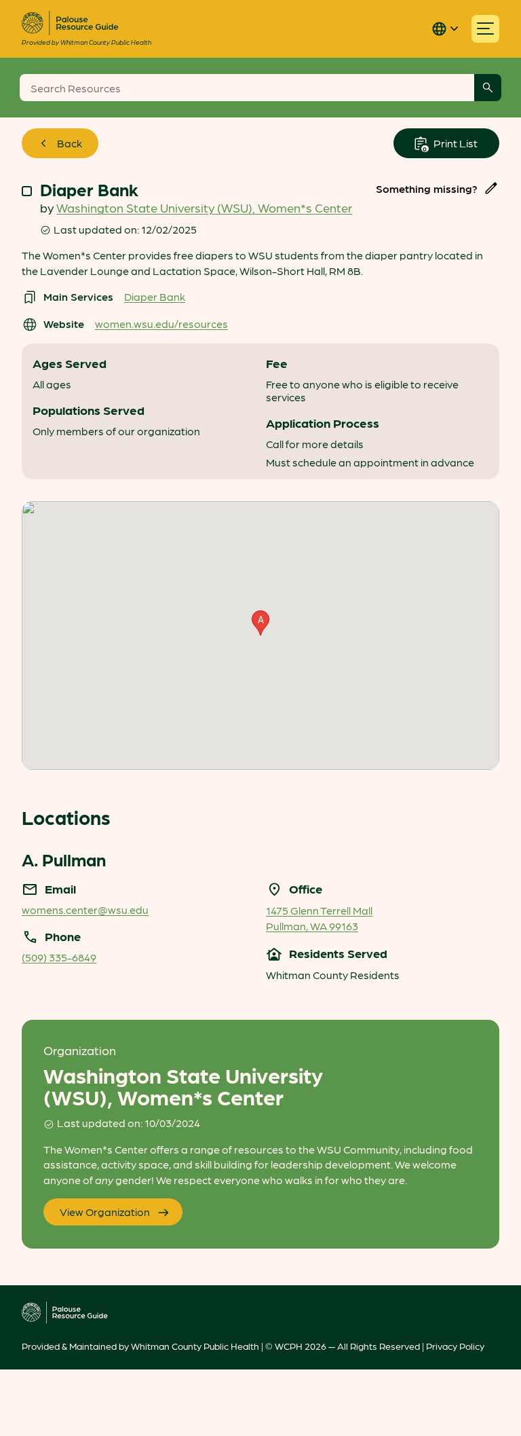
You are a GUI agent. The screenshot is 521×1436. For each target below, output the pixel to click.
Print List (454, 143)
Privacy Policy (455, 1346)
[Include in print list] (27, 191)
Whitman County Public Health (195, 1346)
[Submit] (487, 87)
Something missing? (427, 188)
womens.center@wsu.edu (85, 909)
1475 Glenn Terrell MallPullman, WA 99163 (319, 917)
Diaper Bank (154, 296)
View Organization (105, 1211)
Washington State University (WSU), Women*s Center (204, 207)
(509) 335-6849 (59, 957)
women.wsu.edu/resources (161, 323)
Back (69, 143)
